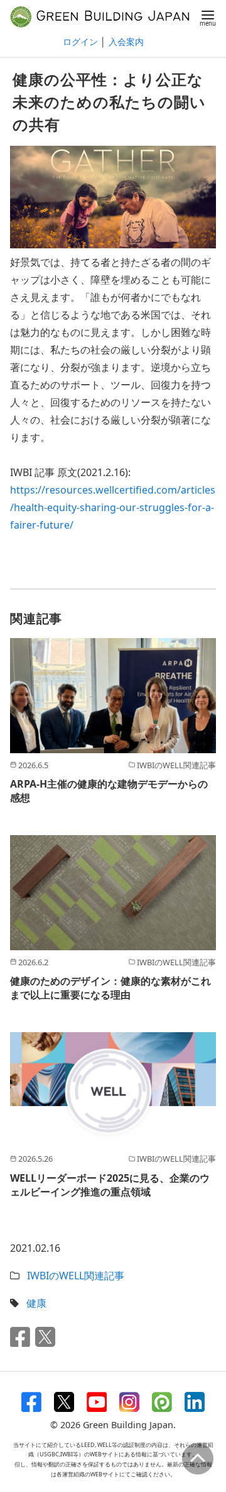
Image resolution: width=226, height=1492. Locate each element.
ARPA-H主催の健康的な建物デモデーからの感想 (109, 790)
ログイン (80, 42)
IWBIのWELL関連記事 (75, 1275)
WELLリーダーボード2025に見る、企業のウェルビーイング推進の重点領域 (110, 1185)
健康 (36, 1303)
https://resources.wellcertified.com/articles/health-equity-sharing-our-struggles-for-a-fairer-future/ (112, 507)
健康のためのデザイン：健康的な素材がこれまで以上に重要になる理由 (110, 988)
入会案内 (126, 42)
